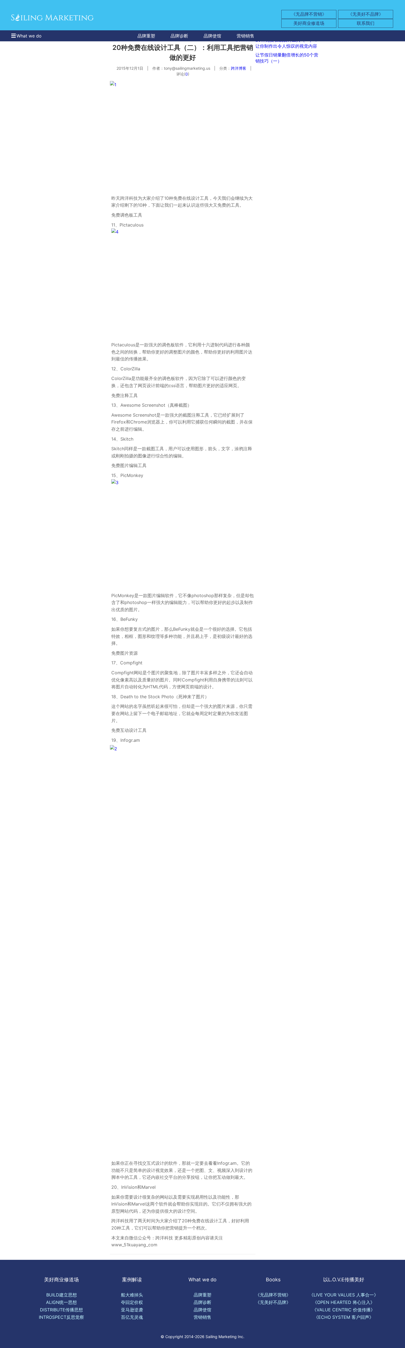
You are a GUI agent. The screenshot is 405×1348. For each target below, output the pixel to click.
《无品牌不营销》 (308, 14)
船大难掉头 (132, 1295)
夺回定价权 (132, 1302)
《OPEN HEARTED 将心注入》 (344, 1302)
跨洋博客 (238, 68)
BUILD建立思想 (61, 1295)
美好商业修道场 (308, 23)
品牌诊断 (179, 36)
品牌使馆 (212, 36)
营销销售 (245, 36)
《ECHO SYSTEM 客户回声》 (344, 1317)
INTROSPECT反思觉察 (61, 1317)
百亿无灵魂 (132, 1317)
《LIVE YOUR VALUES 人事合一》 (343, 1295)
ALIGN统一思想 (61, 1302)
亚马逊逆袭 (132, 1309)
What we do (29, 36)
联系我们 (365, 23)
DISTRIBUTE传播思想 (61, 1309)
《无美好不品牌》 (365, 14)
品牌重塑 (146, 36)
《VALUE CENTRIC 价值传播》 (343, 1309)
